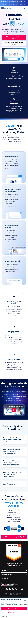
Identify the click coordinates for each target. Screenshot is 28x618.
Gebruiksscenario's (7, 574)
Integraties (4, 578)
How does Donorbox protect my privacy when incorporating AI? (12, 474)
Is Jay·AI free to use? (10, 484)
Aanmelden (22, 4)
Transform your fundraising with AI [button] (14, 37)
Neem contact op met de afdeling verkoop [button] (14, 43)
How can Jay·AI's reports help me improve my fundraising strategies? (11, 462)
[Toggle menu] (24, 8)
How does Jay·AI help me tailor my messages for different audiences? (11, 451)
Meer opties (4, 616)
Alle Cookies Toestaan (14, 608)
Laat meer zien (5, 606)
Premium (15, 139)
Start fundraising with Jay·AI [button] (15, 537)
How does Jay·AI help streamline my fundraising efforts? (12, 439)
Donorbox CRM (19, 137)
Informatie (4, 570)
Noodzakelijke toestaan (14, 612)
